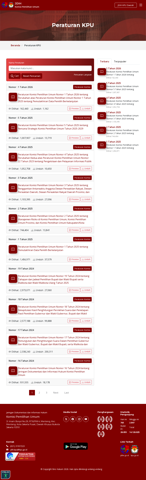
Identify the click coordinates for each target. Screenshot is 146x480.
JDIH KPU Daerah (126, 5)
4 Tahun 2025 (113, 97)
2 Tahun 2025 (113, 127)
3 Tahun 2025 (113, 112)
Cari (16, 75)
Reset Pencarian (31, 76)
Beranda (15, 45)
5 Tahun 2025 (113, 83)
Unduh (87, 108)
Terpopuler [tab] (120, 61)
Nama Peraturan (16, 62)
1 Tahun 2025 (113, 141)
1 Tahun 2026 (113, 68)
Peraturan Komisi (82, 87)
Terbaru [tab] (104, 61)
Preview (75, 108)
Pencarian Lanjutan (83, 74)
